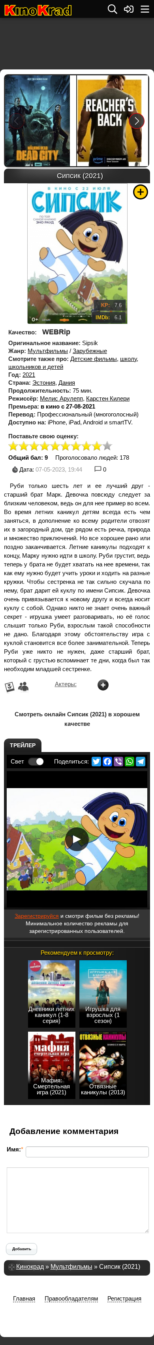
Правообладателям (71, 1298)
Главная (24, 1298)
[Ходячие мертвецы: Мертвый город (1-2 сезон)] (40, 120)
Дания (66, 382)
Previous (16, 121)
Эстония (43, 382)
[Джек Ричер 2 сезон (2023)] (112, 120)
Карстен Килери (108, 398)
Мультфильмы (48, 350)
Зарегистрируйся (37, 916)
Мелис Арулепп (61, 398)
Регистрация (124, 1298)
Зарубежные (90, 350)
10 (107, 446)
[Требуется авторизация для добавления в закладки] (140, 192)
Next (136, 121)
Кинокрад (30, 1266)
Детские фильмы (93, 358)
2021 (29, 374)
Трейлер (23, 745)
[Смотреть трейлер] (77, 839)
